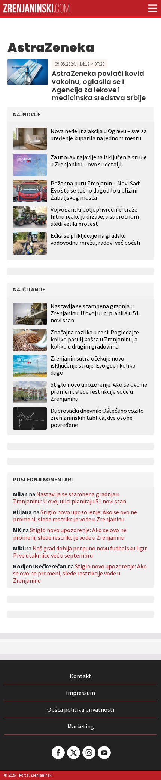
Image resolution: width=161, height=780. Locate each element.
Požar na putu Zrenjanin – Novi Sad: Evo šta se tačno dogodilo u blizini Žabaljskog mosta (95, 190)
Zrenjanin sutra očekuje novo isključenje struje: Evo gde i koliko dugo (93, 365)
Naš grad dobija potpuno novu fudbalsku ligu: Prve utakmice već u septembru (80, 552)
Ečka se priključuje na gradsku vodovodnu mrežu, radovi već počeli (95, 239)
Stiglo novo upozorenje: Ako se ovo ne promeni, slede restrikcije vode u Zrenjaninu (99, 391)
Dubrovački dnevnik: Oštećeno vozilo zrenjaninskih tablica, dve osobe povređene (97, 417)
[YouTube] (104, 752)
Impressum (80, 692)
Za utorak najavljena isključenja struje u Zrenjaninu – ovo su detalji (99, 160)
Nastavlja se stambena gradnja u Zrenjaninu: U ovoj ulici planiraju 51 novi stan (95, 313)
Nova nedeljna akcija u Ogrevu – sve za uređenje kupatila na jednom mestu (99, 134)
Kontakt (80, 676)
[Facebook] (58, 752)
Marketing (80, 726)
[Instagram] (88, 752)
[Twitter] (73, 752)
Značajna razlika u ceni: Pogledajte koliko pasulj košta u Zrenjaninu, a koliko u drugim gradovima (95, 339)
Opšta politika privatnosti (80, 709)
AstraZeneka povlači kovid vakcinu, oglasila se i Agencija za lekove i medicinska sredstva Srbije (99, 85)
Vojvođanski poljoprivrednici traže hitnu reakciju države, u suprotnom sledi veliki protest (95, 216)
